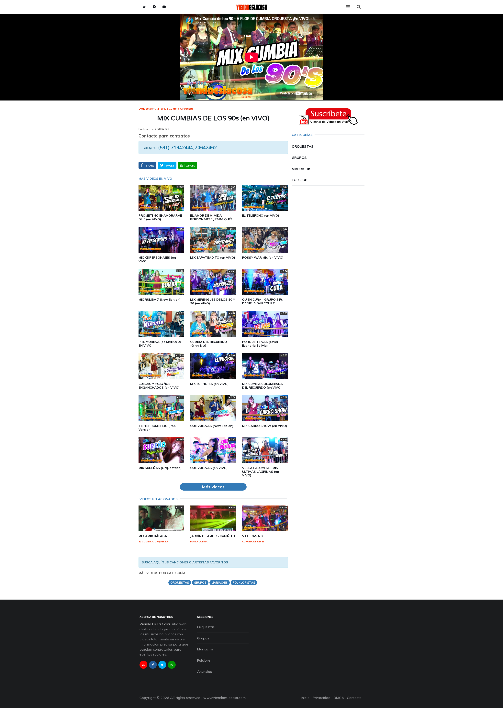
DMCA (338, 697)
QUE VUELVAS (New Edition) (211, 426)
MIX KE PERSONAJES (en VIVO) (157, 259)
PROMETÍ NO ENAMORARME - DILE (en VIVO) (161, 217)
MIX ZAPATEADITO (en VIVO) (212, 257)
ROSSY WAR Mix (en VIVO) (263, 257)
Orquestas (146, 108)
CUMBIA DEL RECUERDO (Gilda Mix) (208, 343)
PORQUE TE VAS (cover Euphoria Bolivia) (260, 343)
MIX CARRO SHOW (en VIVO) (264, 426)
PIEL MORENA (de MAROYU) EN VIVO (160, 343)
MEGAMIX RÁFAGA (153, 536)
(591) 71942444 (175, 147)
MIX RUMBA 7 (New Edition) (160, 299)
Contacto (354, 697)
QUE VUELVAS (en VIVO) (209, 468)
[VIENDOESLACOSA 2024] (251, 7)
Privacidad (321, 697)
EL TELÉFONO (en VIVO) (260, 215)
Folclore (300, 180)
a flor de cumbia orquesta (174, 108)
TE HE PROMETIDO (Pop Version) (157, 427)
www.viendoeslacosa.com (224, 697)
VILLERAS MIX (252, 536)
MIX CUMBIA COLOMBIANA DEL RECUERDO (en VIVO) (262, 385)
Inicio (305, 697)
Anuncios (204, 671)
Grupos (299, 157)
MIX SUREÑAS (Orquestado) (160, 468)
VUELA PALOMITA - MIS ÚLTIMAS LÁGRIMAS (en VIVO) (260, 471)
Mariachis (301, 169)
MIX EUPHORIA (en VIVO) (209, 384)
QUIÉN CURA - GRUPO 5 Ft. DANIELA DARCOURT (262, 301)
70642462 (206, 147)
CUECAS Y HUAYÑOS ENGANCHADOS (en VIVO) (159, 385)
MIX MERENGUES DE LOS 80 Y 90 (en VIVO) (212, 301)
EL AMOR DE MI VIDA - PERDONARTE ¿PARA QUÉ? (211, 217)
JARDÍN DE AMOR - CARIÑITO (212, 536)
